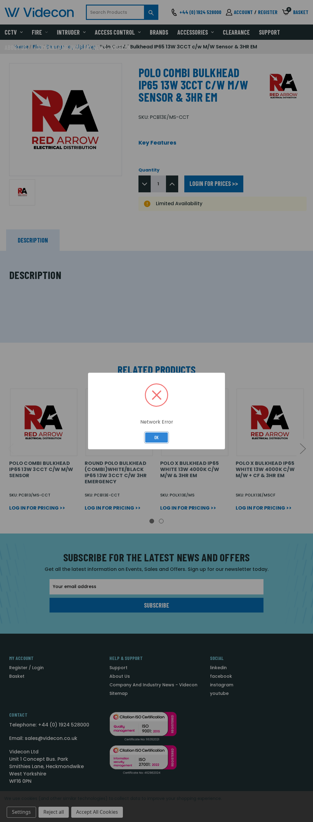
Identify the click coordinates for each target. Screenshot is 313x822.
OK (156, 437)
